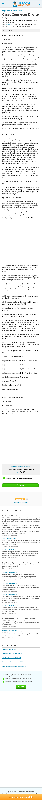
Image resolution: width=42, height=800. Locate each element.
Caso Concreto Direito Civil (9, 550)
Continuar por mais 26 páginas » (21, 466)
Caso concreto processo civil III (12, 662)
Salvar (22, 485)
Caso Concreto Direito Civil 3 (10, 594)
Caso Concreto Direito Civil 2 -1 (11, 606)
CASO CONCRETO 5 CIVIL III (11, 658)
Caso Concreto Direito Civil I (10, 561)
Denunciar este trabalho (21, 502)
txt (18, 472)
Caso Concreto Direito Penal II (12, 654)
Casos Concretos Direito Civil (10, 539)
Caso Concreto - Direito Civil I (10, 514)
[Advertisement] (21, 241)
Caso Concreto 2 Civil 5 (9, 649)
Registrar (21, 687)
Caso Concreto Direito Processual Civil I (15, 666)
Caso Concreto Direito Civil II (10, 617)
